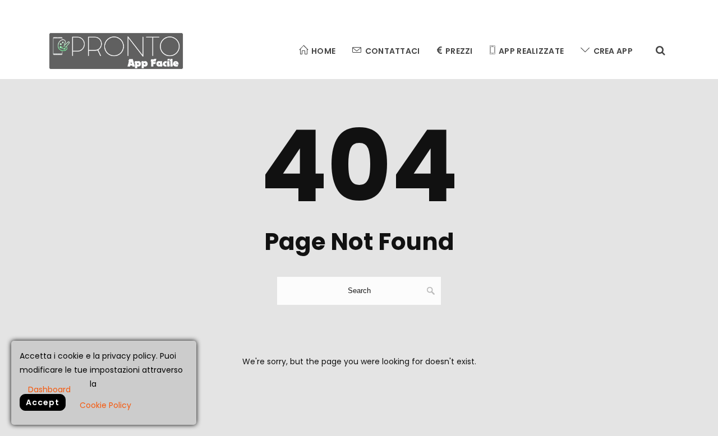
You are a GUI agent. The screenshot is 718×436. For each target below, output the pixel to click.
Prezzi (459, 51)
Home (323, 51)
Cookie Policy (105, 405)
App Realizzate (531, 51)
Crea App (613, 51)
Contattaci (392, 51)
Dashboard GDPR (49, 389)
